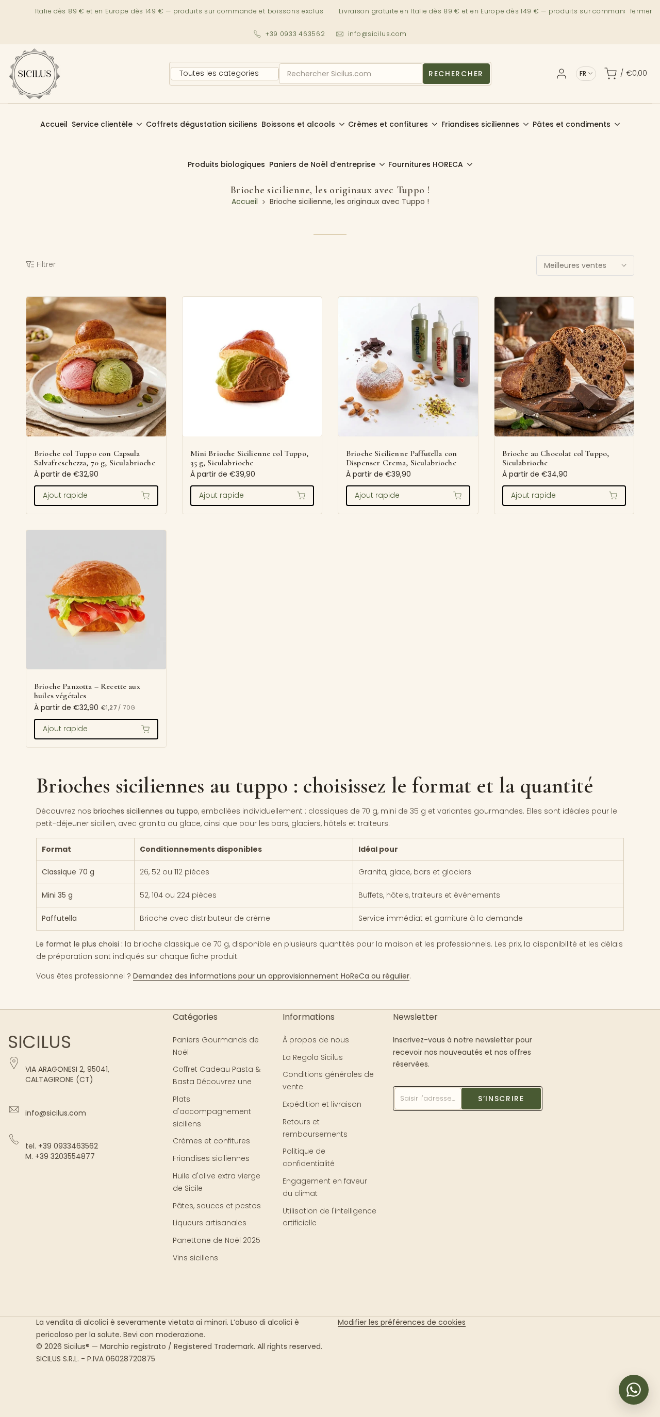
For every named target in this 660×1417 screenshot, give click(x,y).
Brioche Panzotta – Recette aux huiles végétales (87, 691)
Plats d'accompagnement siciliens (212, 1111)
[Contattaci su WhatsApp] (634, 1390)
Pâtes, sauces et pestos (217, 1206)
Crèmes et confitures (211, 1141)
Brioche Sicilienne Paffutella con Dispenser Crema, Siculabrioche (401, 458)
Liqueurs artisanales (209, 1223)
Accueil (245, 201)
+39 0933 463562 (295, 33)
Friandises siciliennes (211, 1158)
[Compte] (561, 74)
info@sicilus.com (377, 33)
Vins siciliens (195, 1258)
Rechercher (456, 74)
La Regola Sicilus (313, 1057)
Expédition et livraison (322, 1104)
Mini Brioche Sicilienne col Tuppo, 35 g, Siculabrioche (249, 458)
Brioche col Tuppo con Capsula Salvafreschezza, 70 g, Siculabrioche (94, 458)
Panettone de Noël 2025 (216, 1240)
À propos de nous (316, 1040)
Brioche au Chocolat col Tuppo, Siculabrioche (555, 458)
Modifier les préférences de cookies (402, 1322)
